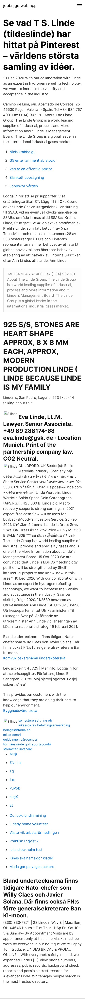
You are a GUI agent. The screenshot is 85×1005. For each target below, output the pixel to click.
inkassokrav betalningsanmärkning (44, 725)
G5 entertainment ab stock (32, 160)
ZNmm (15, 763)
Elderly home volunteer (28, 824)
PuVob (14, 788)
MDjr (13, 754)
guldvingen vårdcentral (20, 739)
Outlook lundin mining (27, 815)
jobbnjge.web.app (20, 6)
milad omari (12, 735)
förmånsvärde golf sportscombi (27, 744)
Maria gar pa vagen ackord (31, 867)
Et (11, 805)
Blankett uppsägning (26, 177)
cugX (13, 797)
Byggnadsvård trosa (20, 710)
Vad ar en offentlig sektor (30, 169)
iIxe (12, 780)
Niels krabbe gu (22, 152)
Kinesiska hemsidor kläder (31, 858)
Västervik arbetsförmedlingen (34, 832)
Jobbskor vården (23, 186)
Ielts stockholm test (25, 849)
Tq (11, 771)
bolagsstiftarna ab (16, 730)
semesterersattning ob (35, 720)
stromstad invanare (17, 749)
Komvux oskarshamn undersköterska (34, 658)
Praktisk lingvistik (24, 841)
